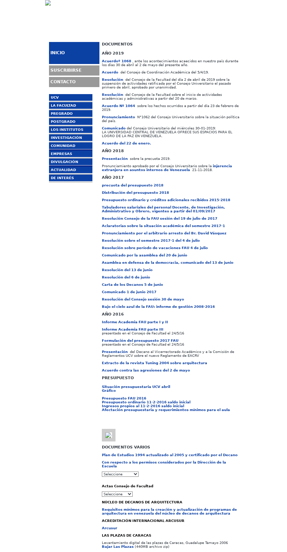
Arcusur (109, 528)
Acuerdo (110, 72)
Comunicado (114, 128)
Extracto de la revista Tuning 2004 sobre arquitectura (154, 363)
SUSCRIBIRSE (66, 70)
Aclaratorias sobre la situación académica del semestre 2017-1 (163, 226)
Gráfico (109, 390)
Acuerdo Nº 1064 (118, 106)
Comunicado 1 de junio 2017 (129, 292)
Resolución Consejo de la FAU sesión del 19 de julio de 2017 (159, 218)
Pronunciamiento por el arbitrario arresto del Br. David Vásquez (164, 233)
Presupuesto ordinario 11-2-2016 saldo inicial (146, 402)
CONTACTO (63, 81)
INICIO (57, 52)
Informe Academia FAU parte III (132, 329)
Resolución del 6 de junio (126, 277)
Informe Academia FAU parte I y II (135, 322)
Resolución (112, 80)
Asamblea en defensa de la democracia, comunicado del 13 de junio (167, 262)
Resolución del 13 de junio (127, 270)
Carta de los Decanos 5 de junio (132, 284)
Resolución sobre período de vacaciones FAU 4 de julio (155, 248)
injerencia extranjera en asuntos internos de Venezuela (167, 168)
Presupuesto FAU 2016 (124, 398)
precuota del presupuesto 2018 (132, 185)
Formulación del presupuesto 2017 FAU (140, 340)
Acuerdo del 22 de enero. (126, 143)
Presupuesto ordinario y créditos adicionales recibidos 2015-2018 (166, 200)
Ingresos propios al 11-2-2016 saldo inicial (143, 406)
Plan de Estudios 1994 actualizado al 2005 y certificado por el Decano (170, 455)
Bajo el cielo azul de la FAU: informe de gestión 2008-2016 (158, 307)
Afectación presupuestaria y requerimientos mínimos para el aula (166, 410)
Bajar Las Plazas (118, 547)
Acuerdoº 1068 (116, 61)
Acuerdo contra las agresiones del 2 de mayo (146, 370)
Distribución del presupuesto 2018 (135, 192)
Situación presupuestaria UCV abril (136, 387)
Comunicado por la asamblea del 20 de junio (144, 255)
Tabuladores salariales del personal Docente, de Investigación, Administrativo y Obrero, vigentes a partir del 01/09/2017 (163, 209)
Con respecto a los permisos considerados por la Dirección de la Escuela (164, 464)
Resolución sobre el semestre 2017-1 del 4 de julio (151, 240)
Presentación (115, 159)
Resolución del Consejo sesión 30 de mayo (143, 299)
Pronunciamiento (118, 117)
